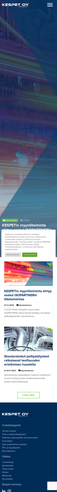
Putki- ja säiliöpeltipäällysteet (14, 434)
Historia (5, 472)
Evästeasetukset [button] (13, 255)
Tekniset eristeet (9, 431)
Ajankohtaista (11, 220)
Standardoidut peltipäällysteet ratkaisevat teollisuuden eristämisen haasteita (26, 360)
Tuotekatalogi (7, 462)
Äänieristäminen (8, 451)
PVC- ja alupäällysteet (11, 448)
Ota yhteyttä (7, 479)
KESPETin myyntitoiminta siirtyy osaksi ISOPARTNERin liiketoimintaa (28, 295)
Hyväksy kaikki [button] (30, 255)
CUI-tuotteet (7, 441)
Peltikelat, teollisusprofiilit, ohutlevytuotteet (20, 437)
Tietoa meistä (7, 469)
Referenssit (6, 475)
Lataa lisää (28, 395)
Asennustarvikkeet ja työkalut (14, 444)
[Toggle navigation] (50, 5)
